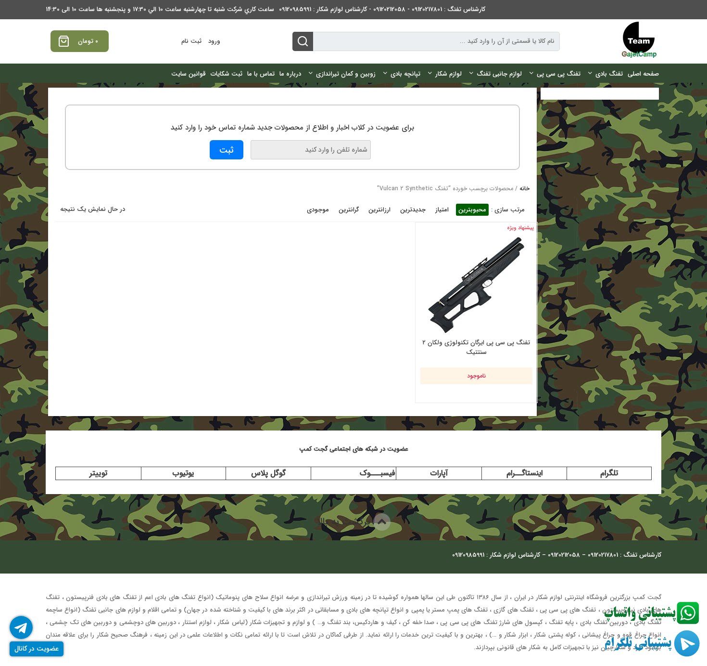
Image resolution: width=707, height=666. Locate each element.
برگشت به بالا (345, 521)
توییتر (98, 473)
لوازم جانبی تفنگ (499, 74)
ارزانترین (379, 210)
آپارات (439, 473)
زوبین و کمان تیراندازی (346, 74)
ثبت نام (191, 41)
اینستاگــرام (524, 473)
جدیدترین (413, 210)
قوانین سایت (188, 74)
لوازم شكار (448, 74)
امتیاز (442, 210)
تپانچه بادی (405, 74)
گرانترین (349, 210)
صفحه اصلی (643, 74)
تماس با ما (261, 74)
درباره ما (290, 74)
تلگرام (609, 473)
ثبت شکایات (226, 74)
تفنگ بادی (609, 74)
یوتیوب (183, 473)
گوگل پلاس (268, 473)
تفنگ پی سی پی (559, 74)
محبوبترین (472, 210)
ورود (214, 41)
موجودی (318, 210)
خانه (524, 188)
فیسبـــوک (377, 473)
